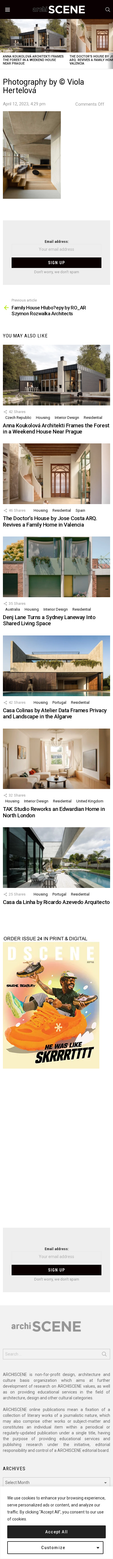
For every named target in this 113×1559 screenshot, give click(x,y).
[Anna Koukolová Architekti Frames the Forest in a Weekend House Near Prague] (33, 36)
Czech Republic (18, 417)
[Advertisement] (56, 1152)
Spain (80, 510)
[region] (56, 1522)
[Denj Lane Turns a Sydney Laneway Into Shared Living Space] (56, 566)
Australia (12, 609)
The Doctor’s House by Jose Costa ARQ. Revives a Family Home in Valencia (50, 521)
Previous (3, 44)
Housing (43, 417)
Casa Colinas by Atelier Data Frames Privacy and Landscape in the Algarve (55, 713)
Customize (53, 1547)
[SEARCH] (107, 9)
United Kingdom (89, 801)
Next (110, 44)
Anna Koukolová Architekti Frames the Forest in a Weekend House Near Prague (33, 60)
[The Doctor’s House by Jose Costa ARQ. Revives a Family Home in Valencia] (56, 473)
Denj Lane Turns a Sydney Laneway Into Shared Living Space (49, 620)
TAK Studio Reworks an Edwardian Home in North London (54, 812)
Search (104, 1355)
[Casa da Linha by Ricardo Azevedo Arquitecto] (56, 857)
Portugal (59, 702)
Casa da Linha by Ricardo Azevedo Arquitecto (56, 902)
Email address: (57, 241)
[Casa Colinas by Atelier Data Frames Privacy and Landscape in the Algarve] (56, 665)
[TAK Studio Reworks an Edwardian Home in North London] (56, 759)
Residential (93, 417)
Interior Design (67, 417)
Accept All (56, 1532)
